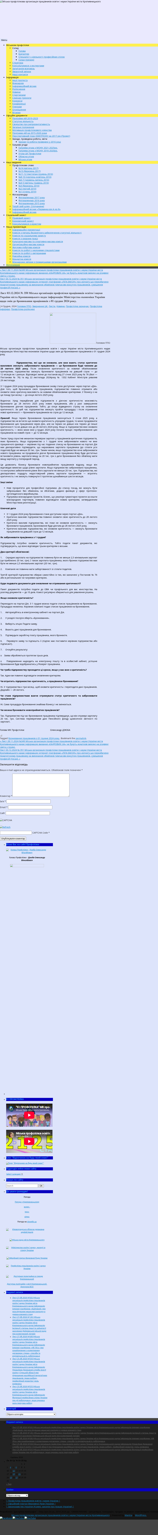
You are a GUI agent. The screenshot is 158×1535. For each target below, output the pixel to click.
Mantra (128, 1515)
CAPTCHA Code (40, 832)
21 (19, 1474)
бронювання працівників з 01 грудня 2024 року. (34, 738)
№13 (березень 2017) (30, 171)
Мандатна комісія (21, 259)
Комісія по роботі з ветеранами (29, 253)
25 (11, 1478)
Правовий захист (21, 218)
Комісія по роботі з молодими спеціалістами (36, 250)
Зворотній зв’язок (21, 71)
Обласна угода (26, 156)
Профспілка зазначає (77, 306)
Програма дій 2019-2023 (25, 118)
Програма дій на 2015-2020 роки (29, 133)
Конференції (19, 103)
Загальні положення (23, 127)
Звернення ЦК (40, 306)
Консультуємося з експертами (28, 65)
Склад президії (26, 59)
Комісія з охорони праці (25, 238)
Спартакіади (19, 94)
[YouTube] (19, 1518)
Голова (22, 51)
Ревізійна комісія (21, 256)
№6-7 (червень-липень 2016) (34, 179)
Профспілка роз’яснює (23, 309)
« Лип (8, 1484)
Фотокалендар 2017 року (32, 197)
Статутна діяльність (22, 121)
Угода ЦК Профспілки (30, 153)
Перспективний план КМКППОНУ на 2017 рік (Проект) (41, 135)
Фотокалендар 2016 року (32, 200)
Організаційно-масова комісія (28, 244)
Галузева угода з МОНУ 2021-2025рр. (38, 147)
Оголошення (19, 109)
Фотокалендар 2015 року (32, 203)
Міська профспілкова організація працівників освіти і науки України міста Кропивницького (60, 1515)
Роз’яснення (18, 89)
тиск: (27, 1212)
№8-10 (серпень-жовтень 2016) (35, 177)
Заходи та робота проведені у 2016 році (40, 141)
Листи (52, 306)
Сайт (2, 813)
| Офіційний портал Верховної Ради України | (31, 1503)
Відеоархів (18, 83)
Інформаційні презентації (26, 229)
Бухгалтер (24, 53)
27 (17, 1478)
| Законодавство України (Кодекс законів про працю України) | (40, 1506)
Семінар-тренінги (21, 97)
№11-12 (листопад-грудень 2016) (36, 174)
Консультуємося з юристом (26, 223)
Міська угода (25, 159)
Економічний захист (23, 220)
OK (42, 1186)
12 (14, 1471)
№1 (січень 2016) (27, 191)
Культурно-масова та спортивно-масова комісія (37, 241)
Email (4, 807)
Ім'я (3, 801)
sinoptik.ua (32, 1222)
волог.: (27, 1207)
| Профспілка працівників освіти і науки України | (33, 1500)
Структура (17, 62)
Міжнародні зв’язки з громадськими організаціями (39, 262)
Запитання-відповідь (23, 68)
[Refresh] (5, 827)
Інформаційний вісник (24, 86)
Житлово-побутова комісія (26, 247)
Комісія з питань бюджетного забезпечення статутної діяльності (47, 232)
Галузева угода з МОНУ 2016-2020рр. (38, 150)
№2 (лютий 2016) (27, 188)
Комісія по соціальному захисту (29, 235)
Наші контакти (20, 74)
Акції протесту (20, 80)
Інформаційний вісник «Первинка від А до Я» (36, 209)
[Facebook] (6, 1518)
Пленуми (17, 106)
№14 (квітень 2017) (28, 168)
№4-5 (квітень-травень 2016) (34, 182)
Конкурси (17, 100)
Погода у (27, 1202)
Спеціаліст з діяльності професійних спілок (42, 56)
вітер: (27, 1217)
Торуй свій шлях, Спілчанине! (28, 206)
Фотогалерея (13, 264)
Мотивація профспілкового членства (32, 130)
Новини (16, 92)
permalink (81, 738)
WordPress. (141, 1515)
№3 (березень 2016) (29, 185)
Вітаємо (16, 112)
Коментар (6, 795)
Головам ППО (24, 306)
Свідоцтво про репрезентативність (31, 124)
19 (14, 1474)
